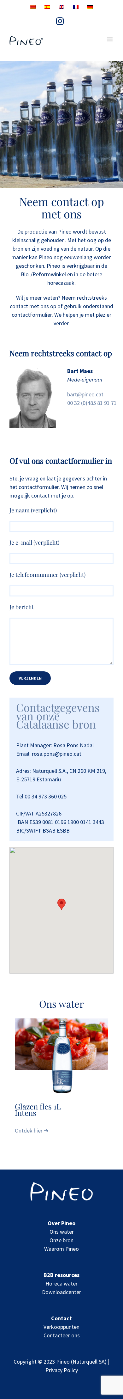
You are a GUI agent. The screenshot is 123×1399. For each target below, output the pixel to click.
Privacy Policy (61, 1370)
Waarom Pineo (61, 1248)
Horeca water (61, 1283)
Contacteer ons (62, 1335)
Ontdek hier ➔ (32, 1130)
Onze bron (61, 1240)
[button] (61, 904)
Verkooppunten (61, 1326)
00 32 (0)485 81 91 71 (92, 402)
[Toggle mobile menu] (110, 39)
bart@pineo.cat (85, 394)
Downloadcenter (61, 1292)
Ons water (62, 1231)
